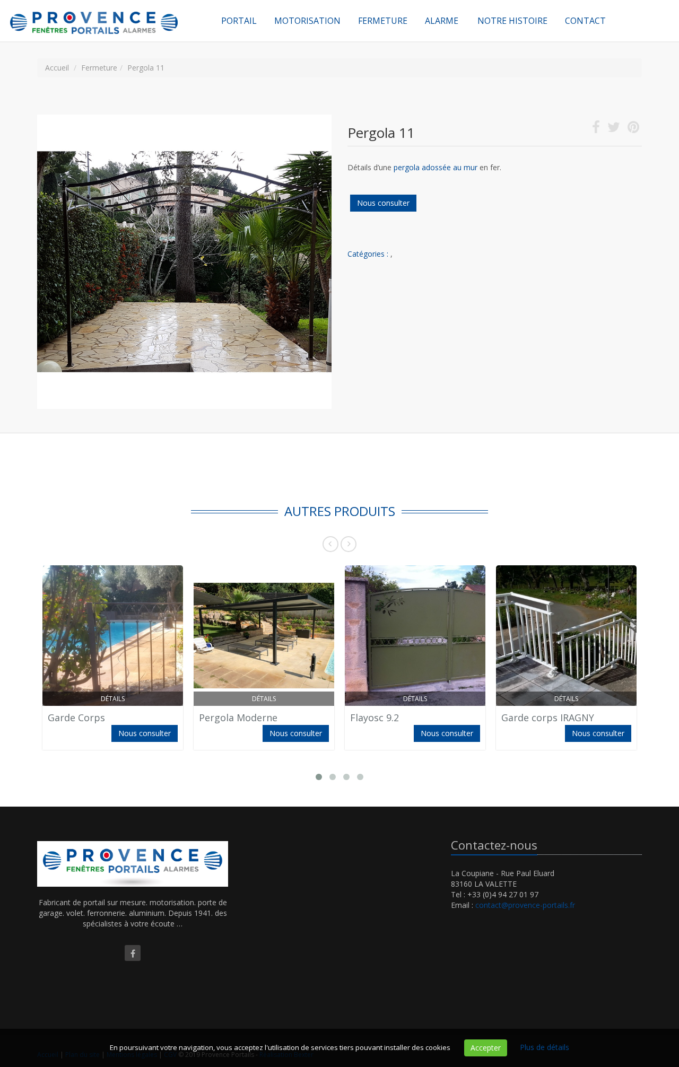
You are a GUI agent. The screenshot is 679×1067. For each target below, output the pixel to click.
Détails (113, 698)
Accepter (486, 1048)
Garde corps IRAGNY (547, 717)
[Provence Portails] (106, 13)
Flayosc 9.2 (374, 717)
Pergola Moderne (238, 717)
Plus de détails (544, 1047)
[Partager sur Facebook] (596, 129)
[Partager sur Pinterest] (633, 129)
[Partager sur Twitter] (613, 129)
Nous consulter (383, 203)
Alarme (441, 21)
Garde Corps (76, 717)
